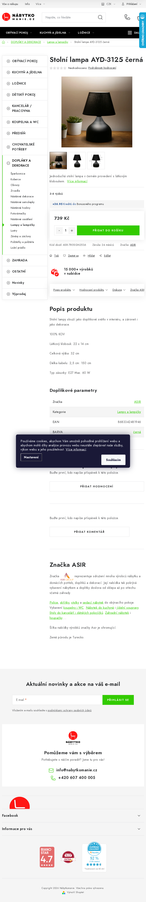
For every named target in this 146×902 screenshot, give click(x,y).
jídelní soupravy (127, 608)
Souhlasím (113, 460)
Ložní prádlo (18, 248)
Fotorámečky (18, 213)
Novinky (18, 283)
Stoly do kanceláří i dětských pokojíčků (76, 613)
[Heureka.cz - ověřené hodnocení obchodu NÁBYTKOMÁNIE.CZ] (94, 857)
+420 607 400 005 (128, 17)
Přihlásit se (118, 700)
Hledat (100, 17)
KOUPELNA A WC (25, 122)
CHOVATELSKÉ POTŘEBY (23, 147)
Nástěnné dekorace (22, 196)
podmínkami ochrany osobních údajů (70, 710)
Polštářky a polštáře (22, 242)
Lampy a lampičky (23, 225)
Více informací (76, 449)
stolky (75, 602)
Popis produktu (62, 290)
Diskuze (117, 290)
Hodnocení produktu (91, 290)
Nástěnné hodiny (20, 208)
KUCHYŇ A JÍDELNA (27, 72)
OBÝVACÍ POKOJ (24, 61)
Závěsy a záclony (21, 236)
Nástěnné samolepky (23, 202)
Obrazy (15, 185)
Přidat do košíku (108, 230)
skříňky (64, 602)
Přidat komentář (89, 532)
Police (54, 602)
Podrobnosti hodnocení (102, 68)
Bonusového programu (90, 204)
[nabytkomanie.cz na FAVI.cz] (68, 857)
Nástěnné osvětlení (22, 219)
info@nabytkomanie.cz (76, 770)
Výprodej (19, 294)
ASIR (133, 245)
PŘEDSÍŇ (19, 133)
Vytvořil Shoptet (75, 892)
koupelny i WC (73, 608)
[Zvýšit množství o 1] (71, 230)
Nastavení (31, 457)
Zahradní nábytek (117, 613)
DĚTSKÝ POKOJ (23, 94)
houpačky (56, 618)
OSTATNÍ (19, 271)
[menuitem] (19, 32)
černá (137, 432)
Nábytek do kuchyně (100, 608)
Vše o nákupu (10, 4)
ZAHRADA (20, 260)
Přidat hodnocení (96, 486)
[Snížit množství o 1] (59, 230)
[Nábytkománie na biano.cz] (47, 857)
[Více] (135, 32)
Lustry (14, 230)
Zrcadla (15, 191)
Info (27, 4)
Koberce (16, 179)
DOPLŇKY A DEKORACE (21, 163)
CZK (109, 4)
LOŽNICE (19, 83)
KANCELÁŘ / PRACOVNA (22, 108)
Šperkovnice (18, 173)
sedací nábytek (93, 602)
